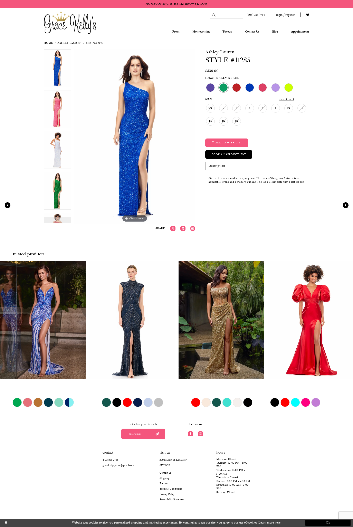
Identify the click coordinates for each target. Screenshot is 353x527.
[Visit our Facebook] (190, 433)
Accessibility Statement (172, 499)
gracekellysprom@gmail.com (118, 465)
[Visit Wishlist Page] (308, 15)
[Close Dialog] (25, 522)
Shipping (164, 478)
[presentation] (43, 320)
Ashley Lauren (69, 43)
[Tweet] (172, 228)
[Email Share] (192, 228)
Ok (328, 523)
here (277, 523)
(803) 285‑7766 (110, 460)
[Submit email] (157, 434)
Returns (164, 483)
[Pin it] (182, 228)
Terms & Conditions (171, 488)
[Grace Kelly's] (70, 22)
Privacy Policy (167, 494)
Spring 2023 (94, 43)
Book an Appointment (229, 154)
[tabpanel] (57, 69)
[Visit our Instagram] (200, 433)
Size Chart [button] (286, 99)
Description (217, 166)
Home (48, 43)
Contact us (165, 472)
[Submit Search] (213, 14)
